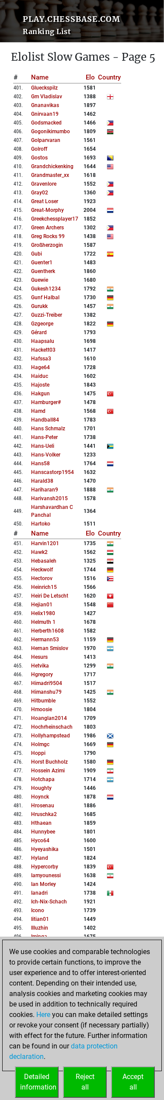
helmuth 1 (43, 622)
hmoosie (41, 709)
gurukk (39, 306)
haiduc (39, 376)
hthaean (41, 823)
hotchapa (43, 779)
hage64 (40, 367)
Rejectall (85, 1081)
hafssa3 (41, 359)
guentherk (43, 271)
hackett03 (43, 350)
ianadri (39, 893)
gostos (39, 158)
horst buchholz (49, 762)
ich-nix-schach (49, 902)
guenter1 (41, 262)
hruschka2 (44, 814)
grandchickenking (52, 166)
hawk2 (39, 552)
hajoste (40, 385)
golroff (39, 149)
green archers (47, 228)
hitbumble (43, 701)
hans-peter (44, 437)
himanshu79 (46, 692)
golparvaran (45, 140)
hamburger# (46, 402)
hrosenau (42, 806)
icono (37, 910)
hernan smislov (49, 648)
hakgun (40, 394)
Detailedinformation (38, 1081)
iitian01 (40, 919)
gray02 (39, 193)
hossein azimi (48, 771)
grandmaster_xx (50, 175)
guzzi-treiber (46, 315)
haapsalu (42, 341)
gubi (36, 254)
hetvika (40, 666)
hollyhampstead (50, 736)
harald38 (42, 481)
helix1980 (43, 613)
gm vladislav (46, 96)
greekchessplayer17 (54, 219)
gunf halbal (45, 297)
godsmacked (46, 123)
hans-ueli (42, 446)
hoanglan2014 (49, 718)
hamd (38, 411)
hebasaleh (43, 561)
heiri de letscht (49, 596)
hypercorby (44, 867)
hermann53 (45, 639)
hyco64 (40, 840)
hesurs (39, 657)
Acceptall (132, 1081)
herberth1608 (47, 631)
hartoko (40, 524)
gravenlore (43, 184)
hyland (39, 858)
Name (40, 77)
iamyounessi (46, 875)
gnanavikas (45, 105)
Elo (90, 77)
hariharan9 (44, 490)
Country (109, 77)
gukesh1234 (46, 289)
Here (43, 1014)
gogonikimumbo (50, 131)
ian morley (43, 884)
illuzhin (39, 928)
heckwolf (42, 570)
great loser (44, 201)
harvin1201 (45, 543)
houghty (41, 788)
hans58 (40, 463)
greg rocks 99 (48, 236)
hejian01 (41, 605)
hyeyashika (45, 849)
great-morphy (47, 210)
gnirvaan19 (45, 114)
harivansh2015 (49, 498)
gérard (39, 332)
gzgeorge (42, 324)
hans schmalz (48, 428)
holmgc (40, 744)
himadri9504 (46, 683)
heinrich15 (44, 587)
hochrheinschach (52, 727)
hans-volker (45, 455)
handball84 (45, 420)
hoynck (40, 797)
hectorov (41, 578)
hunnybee (43, 832)
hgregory (42, 674)
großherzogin (47, 245)
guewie (39, 280)
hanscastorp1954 (52, 472)
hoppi (38, 753)
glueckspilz (44, 88)
